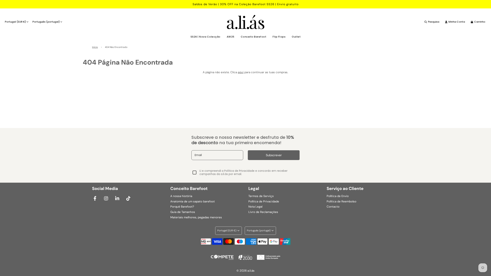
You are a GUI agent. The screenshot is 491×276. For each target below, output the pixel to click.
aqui (241, 72)
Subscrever (274, 155)
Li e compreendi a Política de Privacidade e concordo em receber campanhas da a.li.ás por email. (243, 172)
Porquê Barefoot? (182, 207)
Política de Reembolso (341, 201)
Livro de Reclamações (263, 212)
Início (95, 47)
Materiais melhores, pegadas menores (196, 217)
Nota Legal (255, 207)
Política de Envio (338, 196)
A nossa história (181, 196)
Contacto (333, 207)
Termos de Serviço (261, 196)
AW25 (230, 37)
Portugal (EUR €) (15, 22)
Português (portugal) (46, 22)
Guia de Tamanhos (182, 212)
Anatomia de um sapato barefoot (192, 201)
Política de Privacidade (263, 201)
